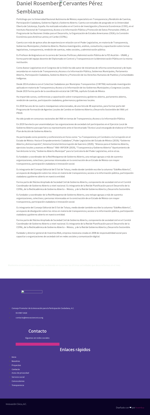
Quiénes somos (11, 14)
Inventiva (140, 407)
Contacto (63, 14)
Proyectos (31, 14)
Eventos (47, 14)
